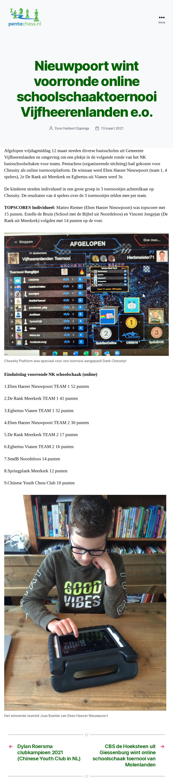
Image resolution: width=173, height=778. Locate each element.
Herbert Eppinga (76, 128)
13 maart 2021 (112, 128)
